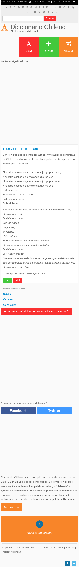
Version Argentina (11, 551)
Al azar (68, 50)
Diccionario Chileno (38, 26)
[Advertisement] (39, 104)
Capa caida (10, 304)
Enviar (48, 50)
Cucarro (8, 299)
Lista (29, 50)
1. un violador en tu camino (22, 149)
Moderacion (11, 507)
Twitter (54, 411)
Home (44, 547)
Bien (7, 280)
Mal (17, 280)
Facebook (18, 411)
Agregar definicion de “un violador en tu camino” (37, 311)
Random (70, 547)
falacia (7, 293)
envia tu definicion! (39, 533)
